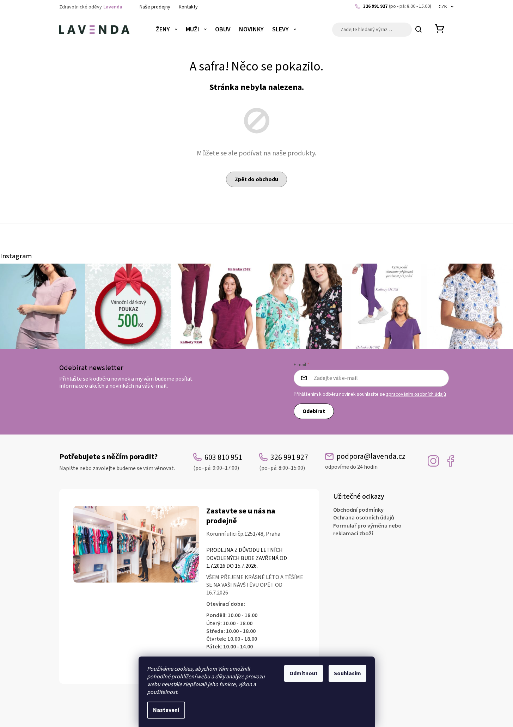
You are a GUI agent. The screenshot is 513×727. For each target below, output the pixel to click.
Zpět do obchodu (256, 179)
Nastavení (166, 710)
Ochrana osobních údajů (363, 518)
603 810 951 (217, 462)
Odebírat (314, 411)
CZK (443, 6)
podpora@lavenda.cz (365, 461)
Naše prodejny (155, 7)
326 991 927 (397, 6)
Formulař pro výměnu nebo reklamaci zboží (367, 529)
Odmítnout (303, 673)
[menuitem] (167, 29)
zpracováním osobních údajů (416, 394)
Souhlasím (347, 673)
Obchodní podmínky (358, 510)
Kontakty (188, 7)
